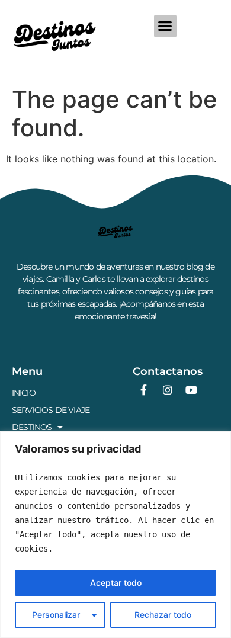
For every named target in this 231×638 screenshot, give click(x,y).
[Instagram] (167, 389)
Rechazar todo (162, 615)
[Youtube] (191, 389)
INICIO (24, 392)
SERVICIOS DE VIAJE (51, 410)
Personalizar (56, 615)
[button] (165, 26)
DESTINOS (32, 427)
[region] (115, 534)
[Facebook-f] (144, 389)
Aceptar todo (116, 583)
